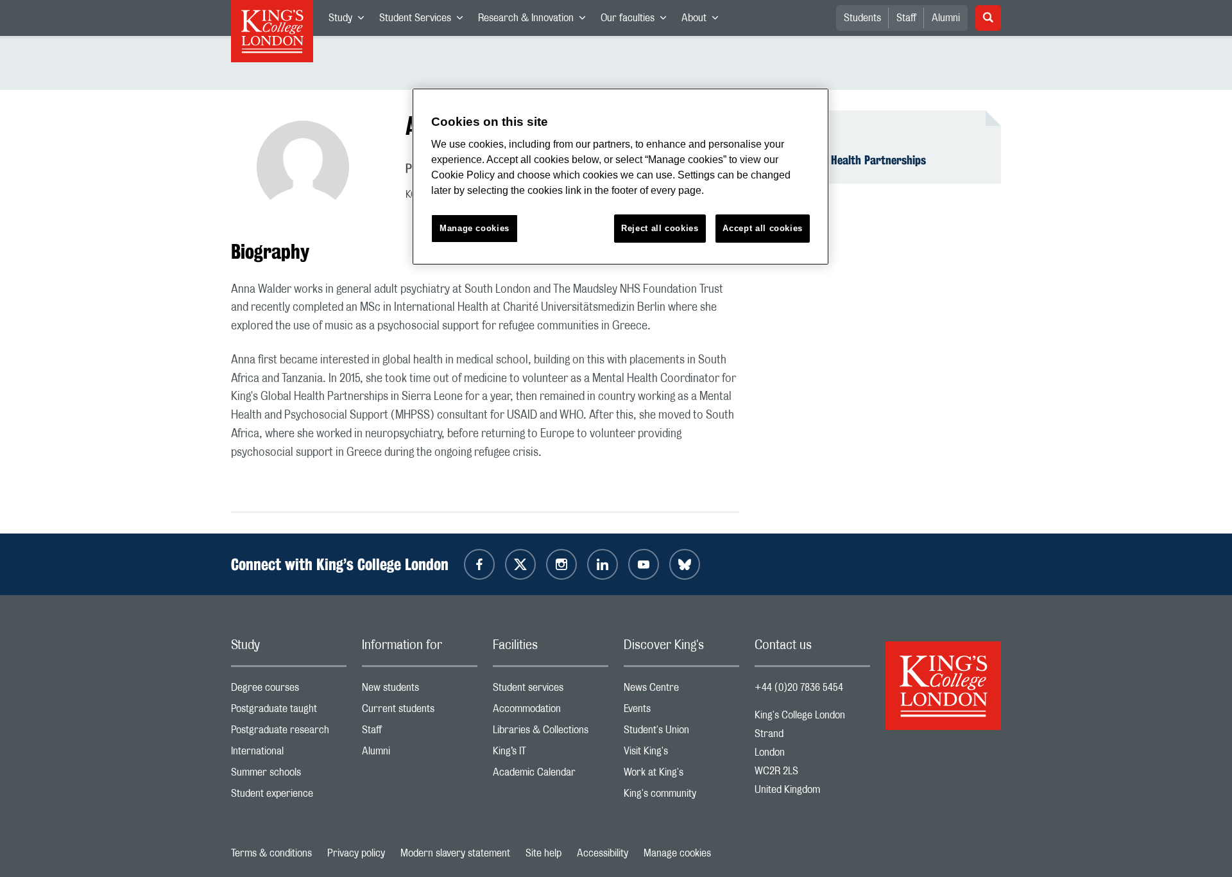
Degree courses (288, 690)
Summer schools (288, 775)
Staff (906, 18)
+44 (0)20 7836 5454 (799, 687)
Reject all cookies (660, 228)
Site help (543, 853)
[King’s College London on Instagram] (561, 564)
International (288, 754)
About (703, 20)
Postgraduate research (288, 733)
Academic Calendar (550, 775)
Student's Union (681, 733)
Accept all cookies (763, 228)
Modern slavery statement (455, 853)
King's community (681, 796)
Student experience (288, 796)
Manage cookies (677, 853)
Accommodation (550, 712)
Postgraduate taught (288, 712)
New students (419, 690)
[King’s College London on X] (520, 564)
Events (681, 712)
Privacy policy (356, 853)
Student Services (424, 20)
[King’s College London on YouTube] (643, 564)
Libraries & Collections (550, 733)
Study (350, 20)
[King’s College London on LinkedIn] (602, 564)
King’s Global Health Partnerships (848, 160)
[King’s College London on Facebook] (479, 564)
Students (862, 18)
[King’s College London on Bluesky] (684, 564)
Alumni (946, 18)
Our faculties (637, 20)
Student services (550, 690)
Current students (419, 712)
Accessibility (602, 853)
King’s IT (550, 754)
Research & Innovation (535, 20)
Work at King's (681, 775)
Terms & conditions (271, 853)
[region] (620, 177)
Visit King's (681, 754)
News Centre (681, 690)
